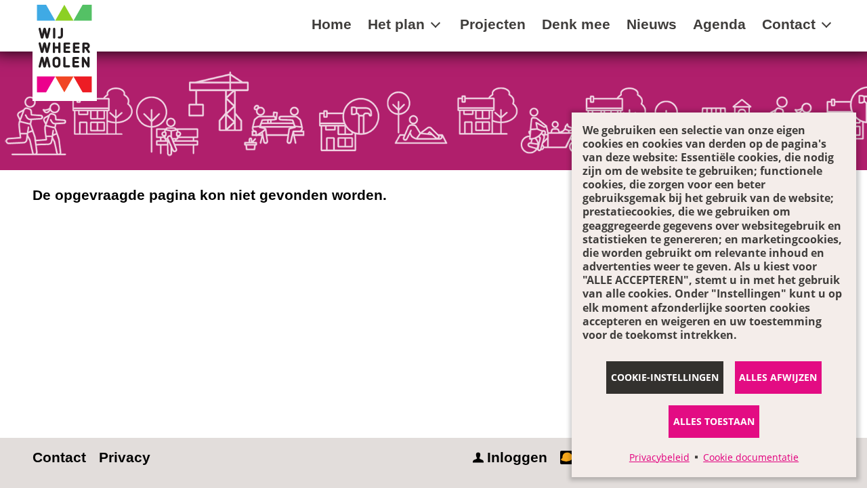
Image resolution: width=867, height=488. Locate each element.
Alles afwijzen (778, 377)
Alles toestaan (714, 421)
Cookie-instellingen (665, 377)
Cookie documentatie (751, 457)
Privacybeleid (659, 457)
